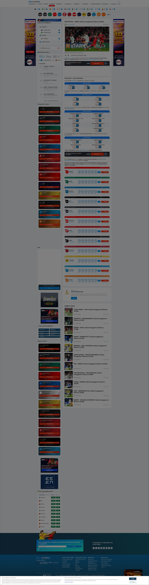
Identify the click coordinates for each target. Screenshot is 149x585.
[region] (74, 580)
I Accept (132, 578)
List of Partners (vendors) (68, 582)
